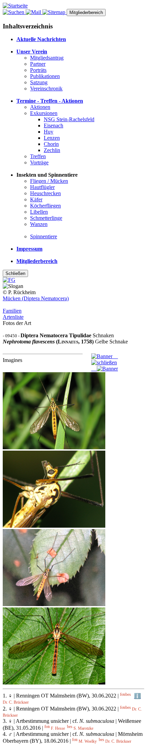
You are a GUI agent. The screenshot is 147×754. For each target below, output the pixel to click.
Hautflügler (42, 187)
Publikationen (45, 76)
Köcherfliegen (45, 206)
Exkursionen (43, 113)
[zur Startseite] (15, 6)
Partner (37, 64)
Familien (12, 311)
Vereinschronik (46, 88)
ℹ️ (137, 696)
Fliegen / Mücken (49, 181)
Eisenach (53, 125)
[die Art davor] (104, 356)
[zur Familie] (104, 362)
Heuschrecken (45, 193)
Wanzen (39, 224)
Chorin (51, 144)
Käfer (36, 199)
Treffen (38, 156)
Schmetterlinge (46, 218)
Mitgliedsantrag (47, 58)
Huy (48, 132)
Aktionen (40, 107)
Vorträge (39, 162)
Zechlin (52, 150)
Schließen (15, 273)
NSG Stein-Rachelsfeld (69, 119)
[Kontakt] (34, 12)
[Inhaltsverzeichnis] (54, 12)
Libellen (39, 212)
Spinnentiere (43, 236)
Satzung (39, 82)
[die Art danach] (104, 369)
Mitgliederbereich (86, 12)
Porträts (38, 70)
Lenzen (52, 138)
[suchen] (14, 12)
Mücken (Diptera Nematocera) (36, 298)
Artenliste (13, 317)
